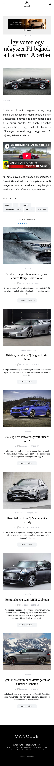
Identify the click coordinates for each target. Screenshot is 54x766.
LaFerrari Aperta (13, 209)
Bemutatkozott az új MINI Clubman (27, 599)
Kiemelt (21, 350)
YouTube (42, 209)
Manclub (24, 283)
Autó (7, 205)
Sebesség (27, 36)
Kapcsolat (18, 745)
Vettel (29, 209)
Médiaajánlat (33, 745)
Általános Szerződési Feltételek (27, 750)
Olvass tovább (25, 300)
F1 (16, 205)
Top (37, 513)
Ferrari (25, 205)
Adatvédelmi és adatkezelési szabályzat (27, 747)
